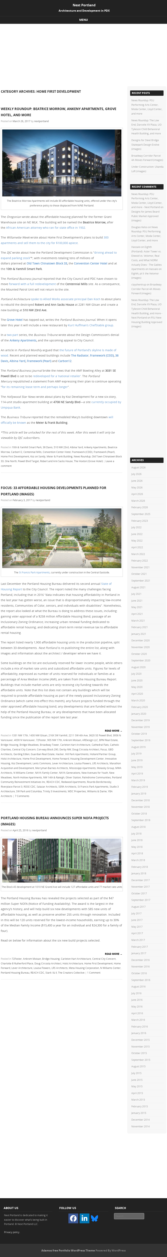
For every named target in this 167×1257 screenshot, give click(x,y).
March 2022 (138, 554)
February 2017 (139, 946)
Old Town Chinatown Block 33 (47, 263)
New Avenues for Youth (94, 772)
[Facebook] (73, 1218)
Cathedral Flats (100, 744)
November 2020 (140, 647)
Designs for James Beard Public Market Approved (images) (145, 216)
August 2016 (138, 986)
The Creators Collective (71, 972)
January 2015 (138, 1112)
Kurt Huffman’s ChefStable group (90, 325)
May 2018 (137, 846)
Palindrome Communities (96, 777)
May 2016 (137, 1006)
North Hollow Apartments (27, 777)
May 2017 (137, 926)
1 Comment (93, 972)
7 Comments (22, 796)
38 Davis (48, 447)
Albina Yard (17, 361)
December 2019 (140, 720)
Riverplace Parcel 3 (11, 786)
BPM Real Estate (108, 740)
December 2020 (140, 640)
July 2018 (136, 833)
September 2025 (140, 514)
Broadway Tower (49, 744)
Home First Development (15, 456)
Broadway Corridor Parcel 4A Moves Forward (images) (146, 289)
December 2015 (140, 1039)
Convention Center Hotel (90, 263)
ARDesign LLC (90, 740)
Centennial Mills (32, 452)
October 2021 (139, 573)
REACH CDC (53, 781)
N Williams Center (23, 772)
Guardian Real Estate (43, 754)
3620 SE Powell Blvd (100, 735)
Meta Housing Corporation (84, 967)
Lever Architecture (62, 763)
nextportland (41, 121)
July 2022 (136, 527)
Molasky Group (105, 768)
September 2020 (140, 660)
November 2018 (140, 806)
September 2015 (140, 1059)
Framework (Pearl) (39, 361)
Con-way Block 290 (47, 749)
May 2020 (137, 687)
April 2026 (137, 494)
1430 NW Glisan (38, 735)
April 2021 (137, 613)
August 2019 (138, 747)
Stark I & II (51, 972)
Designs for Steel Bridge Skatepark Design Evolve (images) (145, 144)
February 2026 (139, 507)
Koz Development (21, 763)
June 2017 (137, 920)
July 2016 (136, 993)
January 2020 (138, 713)
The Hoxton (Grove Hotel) (88, 461)
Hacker (60, 754)
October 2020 (139, 653)
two (9, 335)
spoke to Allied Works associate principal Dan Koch (65, 299)
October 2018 (139, 813)
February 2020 (139, 707)
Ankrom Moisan (72, 740)
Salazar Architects (47, 786)
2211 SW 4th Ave (78, 735)
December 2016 (140, 960)
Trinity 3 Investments (55, 791)
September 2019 (140, 740)
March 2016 (138, 1019)
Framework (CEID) (102, 355)
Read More (113, 730)
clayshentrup (138, 284)
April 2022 (137, 547)
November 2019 (140, 727)
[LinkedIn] (84, 1218)
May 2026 (137, 487)
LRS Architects (100, 763)
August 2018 (138, 826)
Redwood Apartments (73, 781)
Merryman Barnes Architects (51, 768)
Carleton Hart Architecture (75, 744)
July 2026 (136, 474)
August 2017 (138, 906)
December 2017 (140, 880)
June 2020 (137, 680)
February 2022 (139, 560)
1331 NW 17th (20, 735)
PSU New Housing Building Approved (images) (146, 322)
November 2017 (140, 886)
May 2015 (137, 1086)
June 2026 (137, 480)
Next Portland (84, 5)
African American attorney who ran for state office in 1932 (45, 228)
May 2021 (137, 607)
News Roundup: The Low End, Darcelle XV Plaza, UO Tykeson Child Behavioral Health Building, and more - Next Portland (146, 308)
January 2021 (138, 633)
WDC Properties (77, 791)
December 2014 (140, 1119)
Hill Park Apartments (77, 754)
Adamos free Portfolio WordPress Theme (68, 1250)
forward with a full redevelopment (32, 284)
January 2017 (138, 953)
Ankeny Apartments (23, 340)
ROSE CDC (29, 786)
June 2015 (137, 1079)
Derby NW (65, 749)
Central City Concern (24, 749)
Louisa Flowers (82, 763)
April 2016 (137, 1013)
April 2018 (137, 853)
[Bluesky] (94, 1218)
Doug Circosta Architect (85, 749)
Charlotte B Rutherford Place (17, 963)
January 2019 (138, 793)
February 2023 (139, 520)
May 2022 (137, 540)
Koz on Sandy (37, 456)
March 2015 (138, 1099)
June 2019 (137, 760)
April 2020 (137, 693)
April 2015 (137, 1093)
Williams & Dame (97, 791)
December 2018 (140, 800)
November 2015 (140, 1046)
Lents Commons (42, 763)
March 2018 (138, 860)
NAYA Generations (69, 772)
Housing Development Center (87, 758)
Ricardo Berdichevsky (99, 781)
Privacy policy (11, 1232)
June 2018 (137, 840)
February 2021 (139, 627)
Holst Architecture (11, 758)
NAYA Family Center (46, 772)
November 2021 (140, 567)
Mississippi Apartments (82, 768)
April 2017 (137, 933)
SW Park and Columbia (29, 791)
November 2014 (140, 1126)
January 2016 (138, 1033)
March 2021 (138, 620)
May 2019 (137, 767)
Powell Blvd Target (28, 461)
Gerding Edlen (21, 754)
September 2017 (140, 900)
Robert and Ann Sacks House (56, 461)
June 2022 (137, 534)
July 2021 (136, 593)
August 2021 (138, 587)
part (15, 335)
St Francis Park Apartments (34, 572)
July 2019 (136, 753)
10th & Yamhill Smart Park (27, 447)
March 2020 (138, 700)
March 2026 (138, 500)
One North (11, 461)
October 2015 (139, 1053)
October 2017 (139, 893)
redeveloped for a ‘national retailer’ (57, 376)
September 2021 (140, 580)
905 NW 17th (54, 740)
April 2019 (137, 773)
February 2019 (139, 786)
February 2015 (139, 1106)
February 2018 (139, 866)
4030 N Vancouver (24, 740)
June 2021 (137, 600)
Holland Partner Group (102, 754)
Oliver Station (73, 777)
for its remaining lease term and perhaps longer (35, 387)
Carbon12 (16, 452)
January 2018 (138, 873)
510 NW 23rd (61, 447)
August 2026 (138, 467)
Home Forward (60, 758)
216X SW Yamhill (57, 735)
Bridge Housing (9, 744)
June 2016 (137, 999)
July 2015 (136, 1073)
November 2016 (140, 966)
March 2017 (138, 940)
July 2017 (136, 913)
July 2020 (136, 673)
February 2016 (139, 1026)
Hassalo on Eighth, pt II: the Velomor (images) (146, 273)
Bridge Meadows (29, 744)
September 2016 (140, 980)
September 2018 (140, 820)
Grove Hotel (15, 320)
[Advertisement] (83, 54)
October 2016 (139, 973)
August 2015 (138, 1066)
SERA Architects (67, 786)
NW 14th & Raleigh (53, 777)
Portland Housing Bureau (15, 972)
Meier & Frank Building (60, 456)
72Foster (41, 740)
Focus (103, 749)
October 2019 (139, 733)
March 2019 (138, 780)
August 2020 (138, 667)
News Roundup (82, 456)
